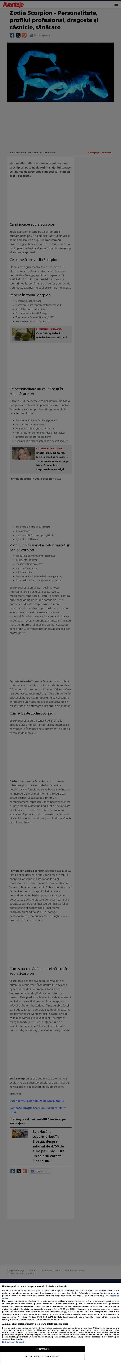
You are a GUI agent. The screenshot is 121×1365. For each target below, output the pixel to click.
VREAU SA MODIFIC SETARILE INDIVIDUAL (42, 1357)
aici (65, 1312)
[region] (60, 1323)
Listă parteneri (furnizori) (13, 1342)
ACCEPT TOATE (42, 1349)
